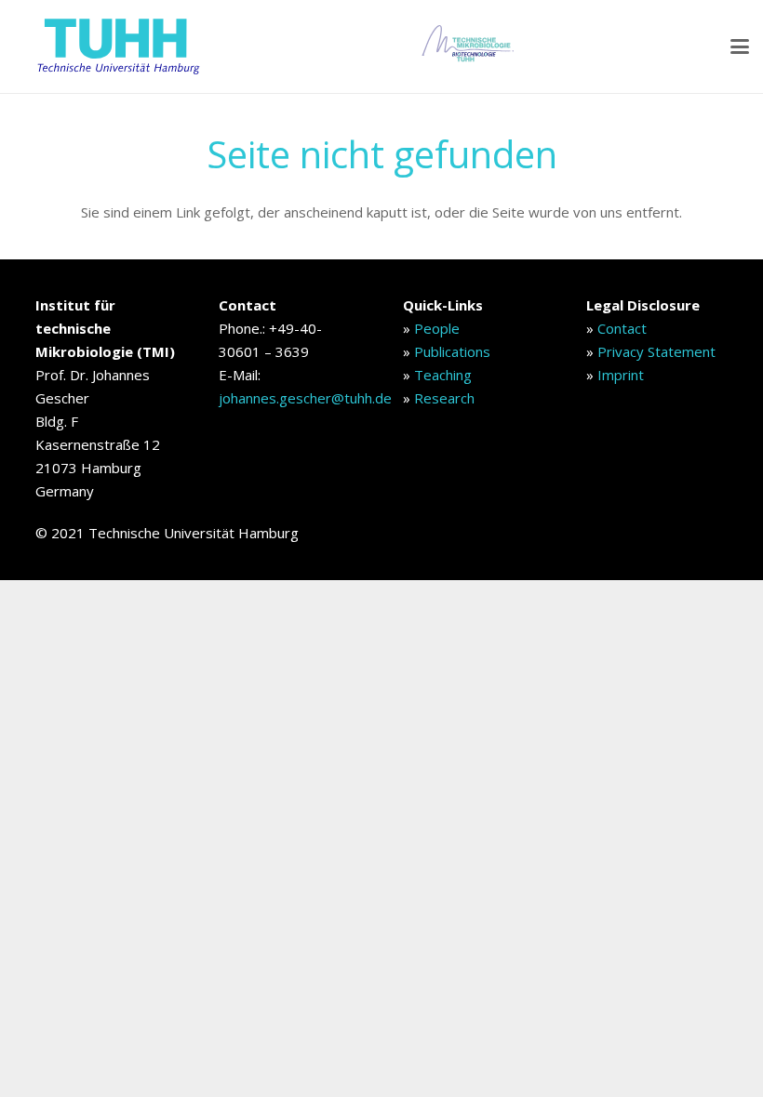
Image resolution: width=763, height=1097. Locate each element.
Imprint (620, 374)
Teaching (443, 374)
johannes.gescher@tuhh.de (305, 398)
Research (444, 398)
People (437, 328)
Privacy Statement (656, 351)
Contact (622, 328)
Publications (452, 351)
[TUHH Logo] (116, 46)
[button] (739, 46)
